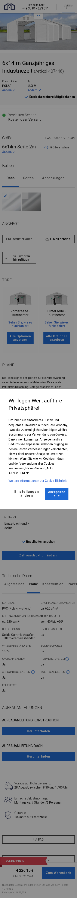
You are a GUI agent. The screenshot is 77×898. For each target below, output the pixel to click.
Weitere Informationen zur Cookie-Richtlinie (38, 480)
